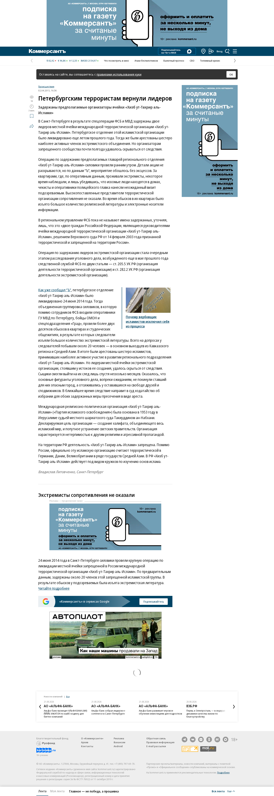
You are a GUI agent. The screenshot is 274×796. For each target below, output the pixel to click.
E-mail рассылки (156, 746)
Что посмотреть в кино (116, 60)
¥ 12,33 (73, 60)
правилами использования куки (119, 74)
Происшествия (46, 86)
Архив (84, 742)
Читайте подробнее (54, 588)
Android (118, 746)
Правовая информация (160, 742)
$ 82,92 (50, 60)
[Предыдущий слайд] (40, 706)
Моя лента (57, 791)
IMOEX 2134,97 (89, 60)
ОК (231, 74)
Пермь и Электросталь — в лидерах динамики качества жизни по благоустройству (205, 713)
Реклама (119, 738)
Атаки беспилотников (146, 60)
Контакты (87, 746)
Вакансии (119, 742)
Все (68, 696)
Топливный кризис (210, 60)
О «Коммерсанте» (92, 738)
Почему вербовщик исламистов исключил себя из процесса (147, 321)
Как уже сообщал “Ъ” (54, 290)
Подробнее (223, 772)
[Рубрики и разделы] (235, 51)
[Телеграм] (184, 739)
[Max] (225, 739)
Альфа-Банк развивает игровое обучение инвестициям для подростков (160, 712)
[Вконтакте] (193, 739)
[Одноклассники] (209, 739)
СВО (192, 60)
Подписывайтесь (153, 601)
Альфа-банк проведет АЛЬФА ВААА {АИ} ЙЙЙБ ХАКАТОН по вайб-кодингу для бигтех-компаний (65, 713)
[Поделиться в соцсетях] (31, 126)
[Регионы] (203, 51)
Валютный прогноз (173, 60)
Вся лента (218, 791)
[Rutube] (217, 739)
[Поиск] (227, 51)
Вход (220, 51)
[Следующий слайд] (234, 706)
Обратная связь (156, 738)
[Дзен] (201, 739)
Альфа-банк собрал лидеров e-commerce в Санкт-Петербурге (108, 712)
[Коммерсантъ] (47, 51)
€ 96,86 (62, 60)
